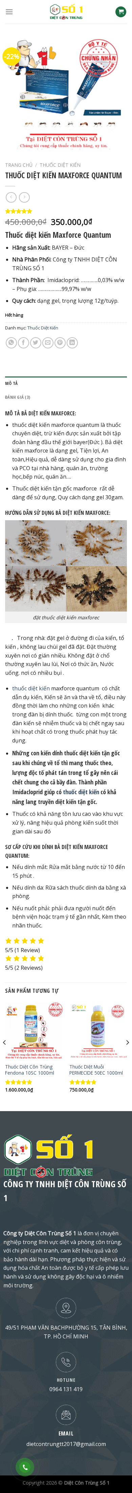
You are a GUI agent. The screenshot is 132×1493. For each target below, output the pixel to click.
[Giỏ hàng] (120, 12)
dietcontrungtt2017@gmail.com (66, 1444)
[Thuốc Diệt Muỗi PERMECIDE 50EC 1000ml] (98, 1031)
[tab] (66, 383)
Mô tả (11, 383)
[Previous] (4, 1056)
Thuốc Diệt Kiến (60, 165)
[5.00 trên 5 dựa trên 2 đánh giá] (66, 211)
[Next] (127, 1056)
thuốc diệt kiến (31, 688)
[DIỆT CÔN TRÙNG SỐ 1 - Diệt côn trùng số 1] (66, 12)
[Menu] (9, 11)
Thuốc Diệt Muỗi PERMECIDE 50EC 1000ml (96, 1070)
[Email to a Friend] (47, 342)
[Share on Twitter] (35, 342)
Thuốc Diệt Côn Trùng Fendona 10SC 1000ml (29, 1070)
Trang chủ (18, 165)
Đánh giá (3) (17, 397)
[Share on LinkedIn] (72, 342)
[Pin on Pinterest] (60, 342)
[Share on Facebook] (23, 342)
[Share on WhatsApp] (11, 342)
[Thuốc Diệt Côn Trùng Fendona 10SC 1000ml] (34, 1031)
